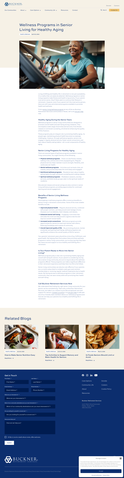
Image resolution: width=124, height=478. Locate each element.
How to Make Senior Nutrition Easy (20, 355)
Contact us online (58, 292)
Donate (108, 6)
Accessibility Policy (48, 471)
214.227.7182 (79, 111)
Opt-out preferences (97, 475)
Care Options (34, 10)
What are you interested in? (12, 394)
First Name (8, 378)
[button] (120, 458)
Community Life (50, 10)
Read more (8, 358)
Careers (116, 6)
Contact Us (114, 10)
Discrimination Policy (37, 471)
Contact (75, 10)
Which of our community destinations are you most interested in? (21, 403)
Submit (9, 443)
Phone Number (35, 386)
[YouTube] (95, 375)
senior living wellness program (53, 109)
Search (105, 10)
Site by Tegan (57, 471)
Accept (101, 471)
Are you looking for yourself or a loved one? (16, 411)
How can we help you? (10, 419)
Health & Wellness (25, 34)
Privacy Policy (106, 475)
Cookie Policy (106, 389)
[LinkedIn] (91, 375)
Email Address (9, 386)
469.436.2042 (86, 407)
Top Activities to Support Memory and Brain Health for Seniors (61, 356)
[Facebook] (83, 375)
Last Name (34, 378)
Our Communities (10, 10)
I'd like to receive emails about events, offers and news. (24, 437)
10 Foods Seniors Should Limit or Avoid (100, 356)
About (22, 10)
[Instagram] (87, 375)
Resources (64, 10)
